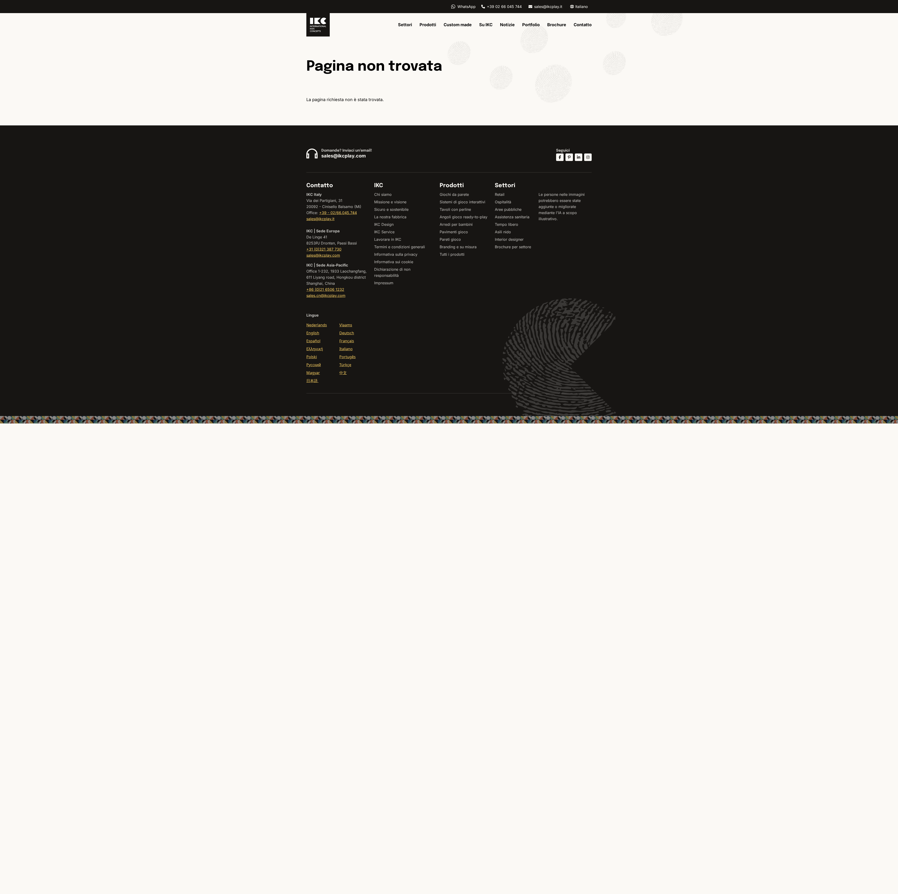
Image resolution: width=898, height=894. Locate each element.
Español (313, 340)
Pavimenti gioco (454, 232)
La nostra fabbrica (390, 217)
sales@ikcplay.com (343, 156)
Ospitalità (503, 202)
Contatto (583, 24)
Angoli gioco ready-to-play (463, 217)
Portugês (347, 356)
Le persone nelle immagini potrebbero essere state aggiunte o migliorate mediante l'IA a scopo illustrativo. (562, 206)
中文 (343, 372)
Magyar (313, 372)
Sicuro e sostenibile (391, 209)
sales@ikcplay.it (548, 6)
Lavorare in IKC (387, 239)
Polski (311, 356)
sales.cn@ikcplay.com (325, 295)
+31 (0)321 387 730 (323, 249)
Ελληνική (314, 348)
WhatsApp (466, 6)
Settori (405, 24)
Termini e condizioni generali (399, 246)
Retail (499, 194)
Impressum (383, 283)
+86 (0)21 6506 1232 (325, 289)
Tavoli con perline (455, 209)
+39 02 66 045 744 (504, 6)
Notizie (507, 24)
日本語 (312, 380)
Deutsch (346, 333)
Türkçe (345, 364)
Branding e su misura (458, 246)
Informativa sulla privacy (395, 254)
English (312, 333)
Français (346, 340)
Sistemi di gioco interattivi (462, 202)
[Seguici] (560, 157)
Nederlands (316, 325)
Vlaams (345, 325)
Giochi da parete (454, 194)
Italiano (346, 348)
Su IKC (485, 24)
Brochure (556, 24)
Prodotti (428, 24)
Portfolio (531, 24)
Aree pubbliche (508, 209)
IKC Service (384, 232)
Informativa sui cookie (393, 261)
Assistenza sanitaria (512, 217)
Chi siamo (383, 194)
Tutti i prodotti (452, 254)
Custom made (458, 24)
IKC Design (384, 224)
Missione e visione (390, 202)
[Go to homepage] (318, 24)
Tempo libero (506, 224)
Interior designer (509, 239)
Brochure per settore (513, 246)
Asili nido (503, 232)
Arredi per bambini (456, 224)
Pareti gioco (450, 239)
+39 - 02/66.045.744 (338, 212)
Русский (313, 364)
